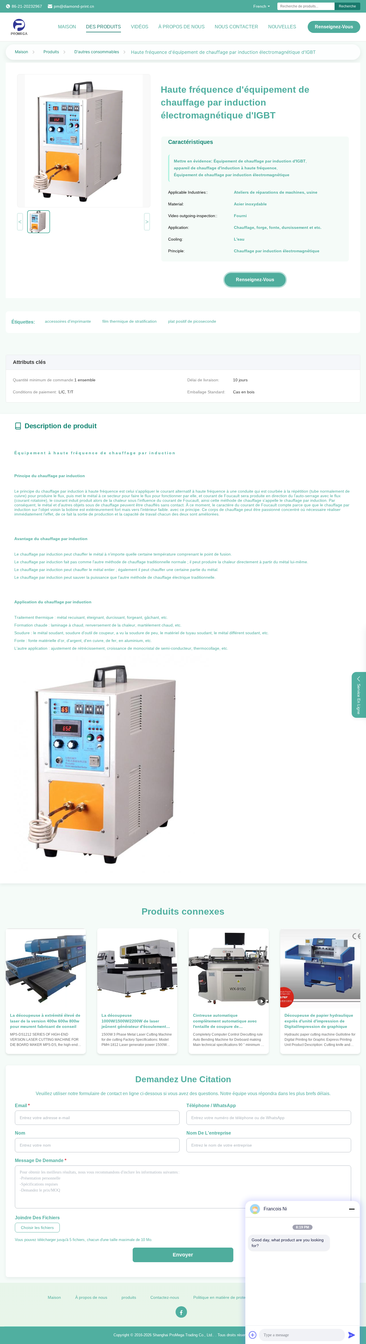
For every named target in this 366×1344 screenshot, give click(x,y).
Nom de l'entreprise (208, 1133)
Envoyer (183, 1255)
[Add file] (253, 1335)
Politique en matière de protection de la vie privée (238, 1297)
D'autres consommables (96, 51)
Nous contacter (236, 26)
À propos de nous (181, 26)
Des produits (103, 26)
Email (22, 1105)
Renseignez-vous (334, 26)
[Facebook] (181, 1312)
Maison (67, 26)
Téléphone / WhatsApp (211, 1105)
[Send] (351, 1335)
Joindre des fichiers (37, 1217)
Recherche (347, 6)
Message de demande (40, 1160)
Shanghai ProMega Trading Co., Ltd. (183, 1335)
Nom (20, 1133)
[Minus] (351, 1209)
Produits (51, 51)
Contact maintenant (46, 1044)
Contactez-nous (164, 1297)
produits (129, 1297)
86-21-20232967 (27, 6)
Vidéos (139, 26)
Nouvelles (282, 26)
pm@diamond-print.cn (74, 6)
